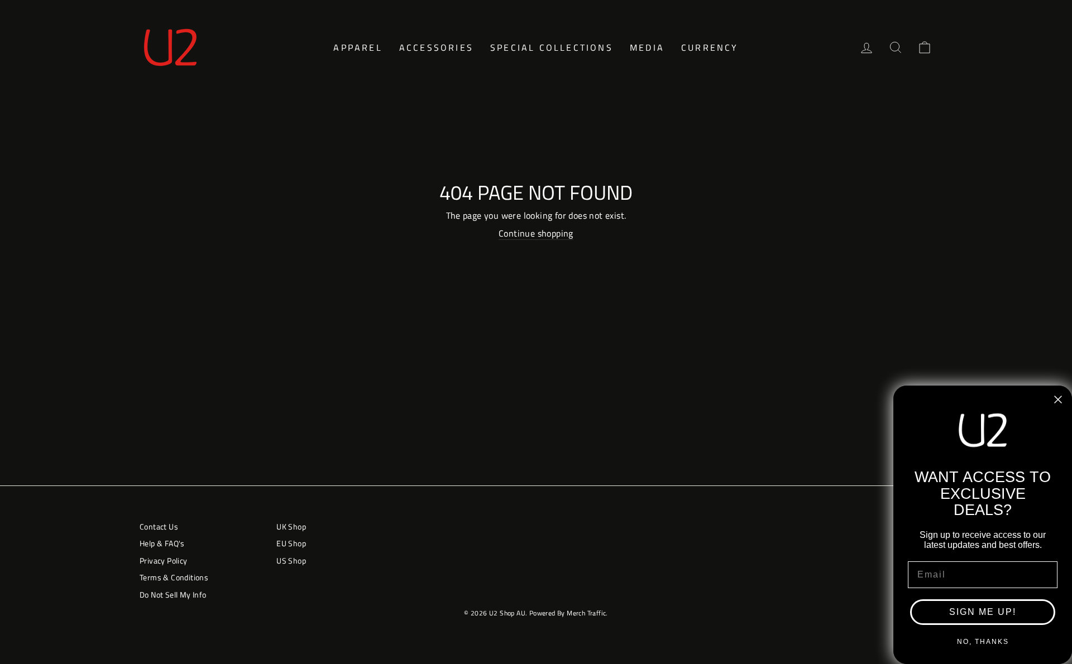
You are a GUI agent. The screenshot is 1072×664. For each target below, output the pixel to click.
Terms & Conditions (174, 577)
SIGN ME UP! (982, 612)
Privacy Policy (164, 560)
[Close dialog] (1058, 399)
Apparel (357, 47)
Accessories (436, 47)
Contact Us (159, 526)
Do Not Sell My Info (173, 594)
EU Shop (291, 543)
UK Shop (291, 526)
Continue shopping (536, 233)
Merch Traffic (586, 613)
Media (647, 47)
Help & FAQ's (162, 543)
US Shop (291, 560)
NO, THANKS (983, 642)
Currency (710, 47)
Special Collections (551, 47)
